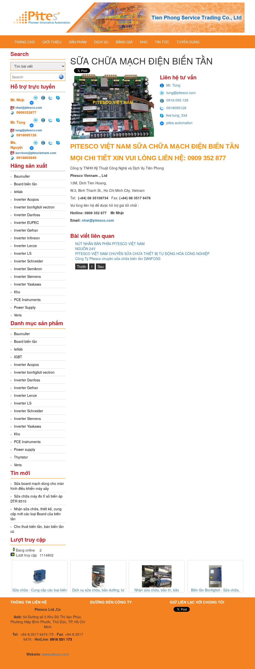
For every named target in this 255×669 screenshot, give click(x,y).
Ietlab (18, 191)
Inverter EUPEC (26, 222)
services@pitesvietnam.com (35, 153)
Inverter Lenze (25, 245)
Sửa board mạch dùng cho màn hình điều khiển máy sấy (37, 486)
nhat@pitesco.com (28, 107)
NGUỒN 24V (85, 248)
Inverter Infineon (27, 237)
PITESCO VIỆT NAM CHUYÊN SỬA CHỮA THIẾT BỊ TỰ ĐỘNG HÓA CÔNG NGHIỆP (142, 253)
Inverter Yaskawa (27, 284)
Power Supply (25, 307)
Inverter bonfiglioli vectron (34, 207)
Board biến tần (25, 183)
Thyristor (21, 457)
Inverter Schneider (28, 260)
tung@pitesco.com (28, 130)
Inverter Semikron (28, 268)
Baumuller (22, 176)
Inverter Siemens (27, 276)
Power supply (24, 449)
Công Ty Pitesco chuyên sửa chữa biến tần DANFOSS (117, 258)
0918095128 (176, 107)
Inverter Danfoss (27, 214)
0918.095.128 (177, 100)
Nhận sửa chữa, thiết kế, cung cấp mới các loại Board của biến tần (36, 513)
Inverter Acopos (26, 199)
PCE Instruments (27, 299)
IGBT (18, 356)
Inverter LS (22, 253)
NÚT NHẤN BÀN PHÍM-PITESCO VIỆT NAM (110, 243)
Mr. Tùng (173, 85)
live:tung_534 (176, 115)
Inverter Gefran (26, 230)
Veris (18, 314)
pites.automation (179, 122)
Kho (17, 291)
